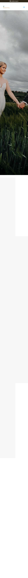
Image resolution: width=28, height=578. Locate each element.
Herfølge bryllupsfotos (13, 438)
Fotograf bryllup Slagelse (14, 420)
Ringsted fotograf (12, 428)
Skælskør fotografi (12, 430)
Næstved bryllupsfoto (13, 422)
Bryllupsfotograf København (15, 418)
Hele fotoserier (15, 224)
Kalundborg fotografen (14, 434)
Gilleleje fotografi (12, 436)
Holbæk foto (11, 426)
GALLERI (14, 103)
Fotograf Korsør (12, 424)
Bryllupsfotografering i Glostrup (16, 432)
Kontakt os (14, 446)
